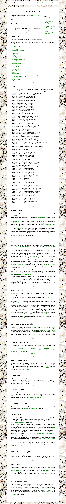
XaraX (54, 223)
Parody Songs (48, 19)
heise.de (12, 28)
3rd (52, 257)
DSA (46, 27)
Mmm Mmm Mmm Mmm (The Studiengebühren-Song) (25, 75)
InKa (46, 31)
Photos (53, 3)
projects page (33, 317)
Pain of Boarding (16, 69)
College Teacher (15, 55)
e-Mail (13, 80)
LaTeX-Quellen (26, 369)
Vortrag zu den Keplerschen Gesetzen (45, 433)
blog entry (36, 298)
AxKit (26, 231)
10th (24, 259)
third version (16, 221)
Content (49, 3)
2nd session (51, 256)
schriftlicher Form (27, 440)
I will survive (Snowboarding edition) (20, 65)
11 (49, 490)
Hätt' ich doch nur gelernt (18, 62)
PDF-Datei (48, 367)
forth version (18, 228)
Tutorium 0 (40, 347)
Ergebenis (22, 351)
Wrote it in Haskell (16, 79)
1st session (38, 256)
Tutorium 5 (26, 348)
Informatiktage (31, 333)
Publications (43, 3)
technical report (14, 278)
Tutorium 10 (14, 350)
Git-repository (49, 313)
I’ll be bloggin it (15, 66)
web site (52, 456)
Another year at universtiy (18, 50)
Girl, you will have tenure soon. (19, 76)
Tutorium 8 (46, 348)
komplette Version (15, 470)
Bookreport (48, 30)
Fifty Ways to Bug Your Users (18, 59)
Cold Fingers (15, 53)
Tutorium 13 (34, 350)
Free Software (48, 35)
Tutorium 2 (52, 347)
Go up (26, 32)
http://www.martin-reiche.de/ (18, 422)
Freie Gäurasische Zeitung (51, 36)
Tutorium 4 (20, 348)
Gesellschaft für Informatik (49, 327)
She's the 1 (14, 70)
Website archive (49, 21)
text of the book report (35, 397)
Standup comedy (49, 20)
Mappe (53, 427)
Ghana (46, 22)
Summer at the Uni (16, 73)
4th (54, 257)
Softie (13, 72)
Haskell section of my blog (20, 317)
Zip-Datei (13, 494)
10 (48, 490)
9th (19, 259)
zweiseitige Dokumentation (30, 408)
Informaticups (34, 327)
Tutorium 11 (20, 350)
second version (41, 217)
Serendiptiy (45, 232)
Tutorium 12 (27, 350)
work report (28, 281)
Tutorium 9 (52, 348)
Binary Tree (14, 52)
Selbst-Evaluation (35, 353)
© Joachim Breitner (32, 499)
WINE (16, 445)
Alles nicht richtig (16, 49)
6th (13, 259)
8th (17, 259)
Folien (43, 438)
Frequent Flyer (15, 60)
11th (43, 259)
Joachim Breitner (14, 3)
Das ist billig (15, 57)
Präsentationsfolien (36, 334)
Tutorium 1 (46, 347)
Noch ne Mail (15, 68)
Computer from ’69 (16, 56)
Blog (34, 3)
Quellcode (32, 331)
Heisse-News (48, 17)
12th (48, 259)
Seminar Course (49, 32)
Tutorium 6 (33, 348)
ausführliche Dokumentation (48, 330)
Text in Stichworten (50, 438)
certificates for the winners (24, 274)
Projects (37, 3)
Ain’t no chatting (16, 46)
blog (38, 18)
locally (36, 231)
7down (47, 25)
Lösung (39, 333)
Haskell (47, 23)
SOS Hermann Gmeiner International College (23, 246)
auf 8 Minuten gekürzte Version (43, 470)
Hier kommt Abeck (16, 63)
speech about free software (17, 264)
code (19, 298)
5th (11, 259)
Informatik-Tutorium (50, 26)
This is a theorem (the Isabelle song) (20, 78)
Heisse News (31, 28)
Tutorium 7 (39, 348)
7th (15, 259)
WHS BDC (47, 33)
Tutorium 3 (13, 348)
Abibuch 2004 (48, 28)
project (33, 15)
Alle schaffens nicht (16, 47)
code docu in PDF (51, 297)
